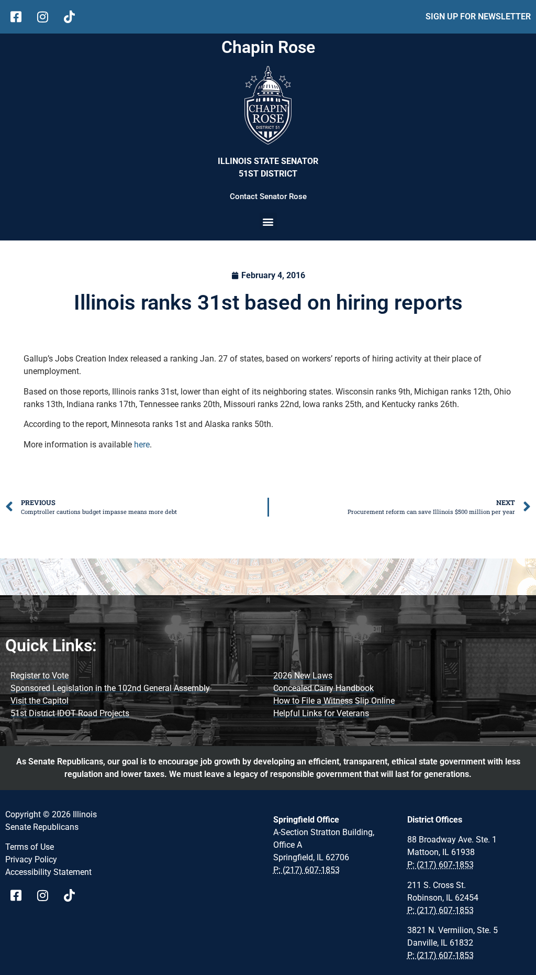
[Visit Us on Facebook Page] (19, 895)
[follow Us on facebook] (19, 16)
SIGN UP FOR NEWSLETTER (478, 16)
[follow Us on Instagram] (46, 16)
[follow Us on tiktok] (73, 16)
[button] (268, 221)
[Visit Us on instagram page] (46, 895)
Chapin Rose (268, 47)
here (142, 445)
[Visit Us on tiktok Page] (73, 895)
